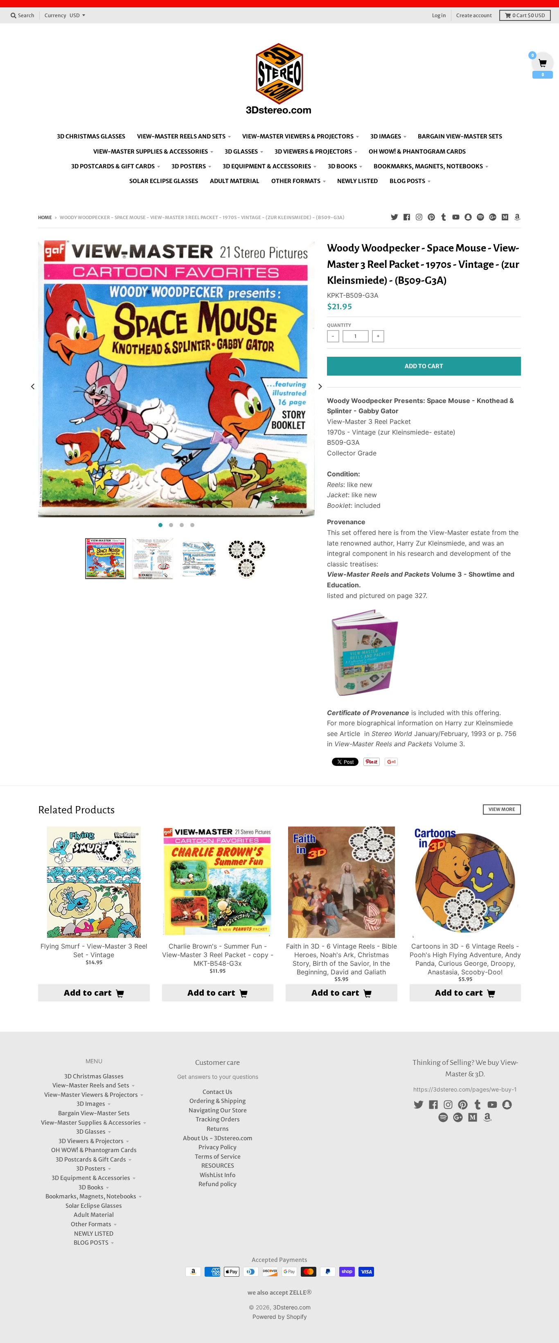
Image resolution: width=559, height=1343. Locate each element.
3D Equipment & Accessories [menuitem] (267, 166)
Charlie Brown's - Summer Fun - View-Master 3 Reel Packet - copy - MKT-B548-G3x (217, 954)
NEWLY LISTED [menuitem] (357, 181)
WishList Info (217, 1175)
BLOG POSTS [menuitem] (407, 181)
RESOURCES (217, 1165)
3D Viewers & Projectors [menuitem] (313, 151)
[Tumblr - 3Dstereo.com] (443, 217)
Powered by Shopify (279, 1316)
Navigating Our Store (218, 1110)
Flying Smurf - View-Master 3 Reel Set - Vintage (94, 950)
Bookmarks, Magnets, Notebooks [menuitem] (428, 166)
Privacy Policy (217, 1147)
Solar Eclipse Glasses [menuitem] (163, 181)
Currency (55, 15)
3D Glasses (91, 1131)
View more (502, 809)
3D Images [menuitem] (385, 136)
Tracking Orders (218, 1119)
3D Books (91, 1187)
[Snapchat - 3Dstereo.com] (468, 217)
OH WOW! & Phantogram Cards (94, 1150)
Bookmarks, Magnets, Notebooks (90, 1196)
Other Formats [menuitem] (295, 181)
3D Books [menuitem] (342, 166)
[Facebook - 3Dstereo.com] (406, 217)
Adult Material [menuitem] (234, 181)
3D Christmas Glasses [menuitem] (91, 136)
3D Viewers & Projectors (91, 1141)
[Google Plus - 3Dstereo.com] (492, 217)
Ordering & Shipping (217, 1101)
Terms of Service (218, 1156)
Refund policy (217, 1184)
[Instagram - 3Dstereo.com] (419, 217)
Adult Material (94, 1214)
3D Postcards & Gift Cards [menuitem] (113, 166)
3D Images (91, 1103)
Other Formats (91, 1224)
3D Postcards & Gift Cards (91, 1159)
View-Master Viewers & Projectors (91, 1094)
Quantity (339, 325)
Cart (528, 15)
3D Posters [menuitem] (188, 166)
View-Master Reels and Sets (90, 1085)
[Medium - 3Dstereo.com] (505, 217)
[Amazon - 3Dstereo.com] (517, 217)
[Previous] (33, 386)
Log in (439, 15)
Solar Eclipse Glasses (93, 1205)
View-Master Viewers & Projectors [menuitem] (298, 136)
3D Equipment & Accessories (91, 1178)
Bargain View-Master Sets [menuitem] (460, 136)
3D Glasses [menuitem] (241, 151)
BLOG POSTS (91, 1242)
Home (45, 217)
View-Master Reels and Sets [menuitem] (181, 136)
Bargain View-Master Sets (94, 1113)
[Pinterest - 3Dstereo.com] (431, 217)
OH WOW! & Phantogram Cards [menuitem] (417, 151)
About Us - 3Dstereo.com (217, 1138)
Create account (474, 15)
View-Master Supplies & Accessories (91, 1122)
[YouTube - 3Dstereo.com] (456, 217)
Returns (218, 1128)
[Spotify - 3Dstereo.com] (480, 217)
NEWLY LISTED (93, 1233)
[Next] (320, 386)
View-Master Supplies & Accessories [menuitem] (150, 151)
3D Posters (91, 1168)
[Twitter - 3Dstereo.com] (394, 217)
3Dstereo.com (292, 1307)
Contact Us (217, 1092)
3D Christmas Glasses (94, 1076)
